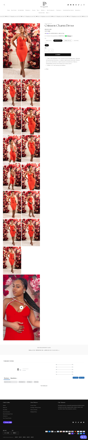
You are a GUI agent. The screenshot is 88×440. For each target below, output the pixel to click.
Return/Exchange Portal (8, 413)
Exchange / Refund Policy (35, 407)
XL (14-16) (76, 41)
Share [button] (47, 69)
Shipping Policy (33, 411)
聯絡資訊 (32, 437)
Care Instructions (6, 411)
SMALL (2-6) (49, 41)
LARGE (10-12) (67, 40)
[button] (4, 4)
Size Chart (5, 409)
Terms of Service (33, 409)
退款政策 (16, 437)
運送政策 (28, 437)
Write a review (81, 377)
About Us (5, 407)
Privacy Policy (33, 405)
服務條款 (24, 437)
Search (4, 405)
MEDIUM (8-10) (58, 40)
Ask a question (75, 377)
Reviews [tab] (7, 378)
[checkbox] (36, 382)
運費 (49, 31)
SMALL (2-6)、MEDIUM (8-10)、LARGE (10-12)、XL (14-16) (43, 350)
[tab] (14, 378)
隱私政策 (20, 437)
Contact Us (5, 416)
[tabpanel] (44, 390)
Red (47, 45)
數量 (45, 47)
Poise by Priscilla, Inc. (10, 437)
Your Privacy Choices (7, 418)
